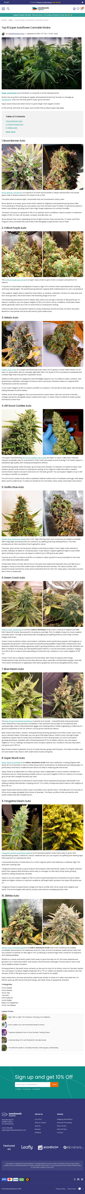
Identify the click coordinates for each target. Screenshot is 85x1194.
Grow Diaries (7, 990)
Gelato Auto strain (9, 370)
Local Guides (7, 1000)
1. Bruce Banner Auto (14, 121)
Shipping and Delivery (64, 1119)
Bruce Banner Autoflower (12, 192)
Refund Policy (62, 1129)
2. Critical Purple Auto (15, 124)
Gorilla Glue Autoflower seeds (14, 539)
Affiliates (38, 1133)
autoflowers (6, 99)
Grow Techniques (9, 1005)
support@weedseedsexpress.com (14, 1130)
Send (54, 1084)
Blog (10, 20)
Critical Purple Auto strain (15, 280)
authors (37, 1126)
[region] (42, 15)
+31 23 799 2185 (7, 1128)
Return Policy (61, 1126)
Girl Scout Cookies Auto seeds (34, 458)
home (4, 20)
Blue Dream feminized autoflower (18, 721)
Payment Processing (64, 1123)
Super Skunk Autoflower (11, 762)
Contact (60, 1133)
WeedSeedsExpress (16, 33)
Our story (38, 1119)
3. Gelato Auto (11, 128)
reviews (38, 1129)
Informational (7, 998)
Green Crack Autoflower (12, 630)
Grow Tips (6, 993)
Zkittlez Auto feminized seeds (13, 948)
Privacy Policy (61, 1189)
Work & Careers (40, 1123)
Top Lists (5, 995)
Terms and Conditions (75, 1189)
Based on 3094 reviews (44, 2)
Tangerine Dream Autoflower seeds (16, 853)
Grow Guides (7, 988)
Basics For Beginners (10, 1003)
